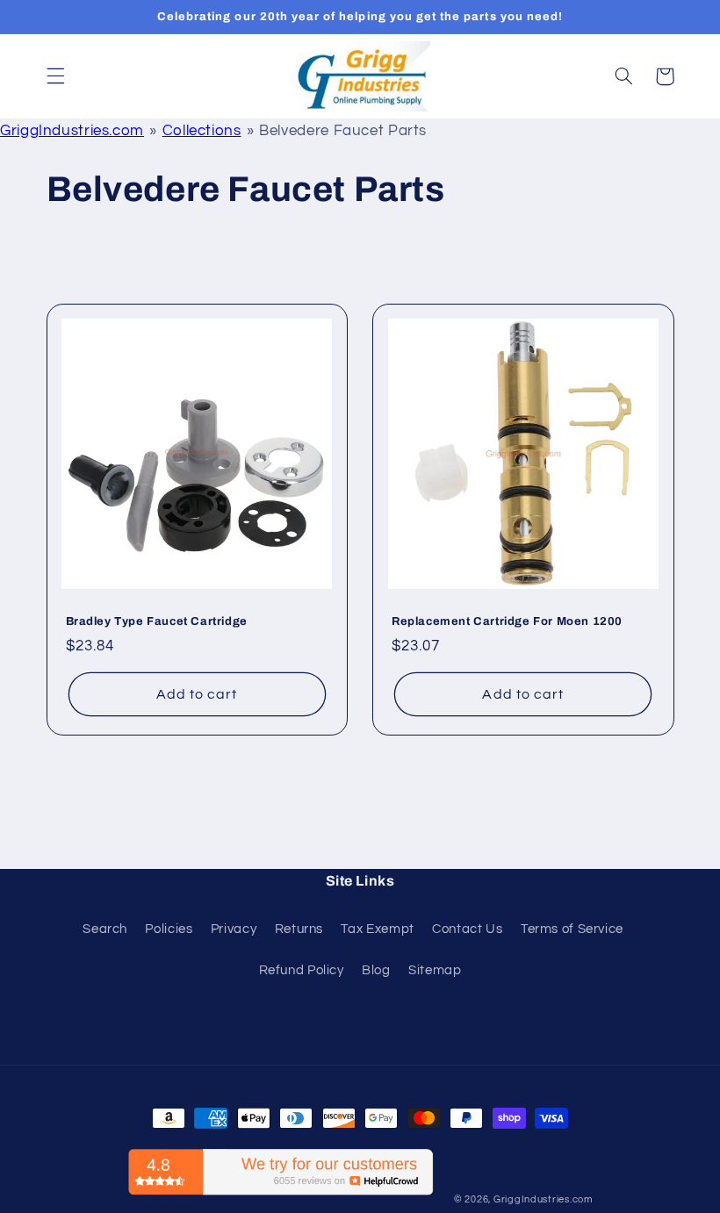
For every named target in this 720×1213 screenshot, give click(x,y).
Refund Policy (301, 970)
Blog (376, 970)
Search (105, 929)
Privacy (233, 929)
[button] (55, 76)
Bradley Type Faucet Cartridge (157, 621)
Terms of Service (572, 929)
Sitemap (434, 970)
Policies (168, 929)
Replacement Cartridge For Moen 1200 (507, 621)
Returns (299, 929)
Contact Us (467, 929)
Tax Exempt (377, 929)
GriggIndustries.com (72, 131)
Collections (201, 131)
